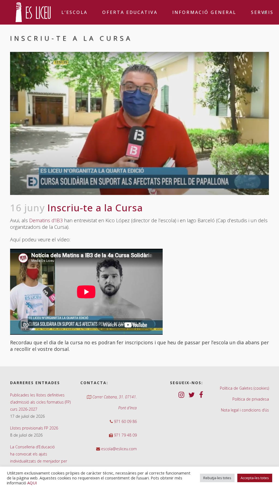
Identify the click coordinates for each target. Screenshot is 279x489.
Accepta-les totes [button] (255, 477)
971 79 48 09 (125, 435)
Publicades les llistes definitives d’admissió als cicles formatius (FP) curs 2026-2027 (40, 402)
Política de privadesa (250, 399)
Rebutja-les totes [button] (217, 477)
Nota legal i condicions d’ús (245, 410)
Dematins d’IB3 (46, 220)
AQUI (32, 482)
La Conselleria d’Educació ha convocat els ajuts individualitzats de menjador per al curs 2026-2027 (38, 457)
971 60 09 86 (125, 421)
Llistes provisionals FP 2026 (34, 428)
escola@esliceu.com (118, 448)
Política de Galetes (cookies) (244, 388)
